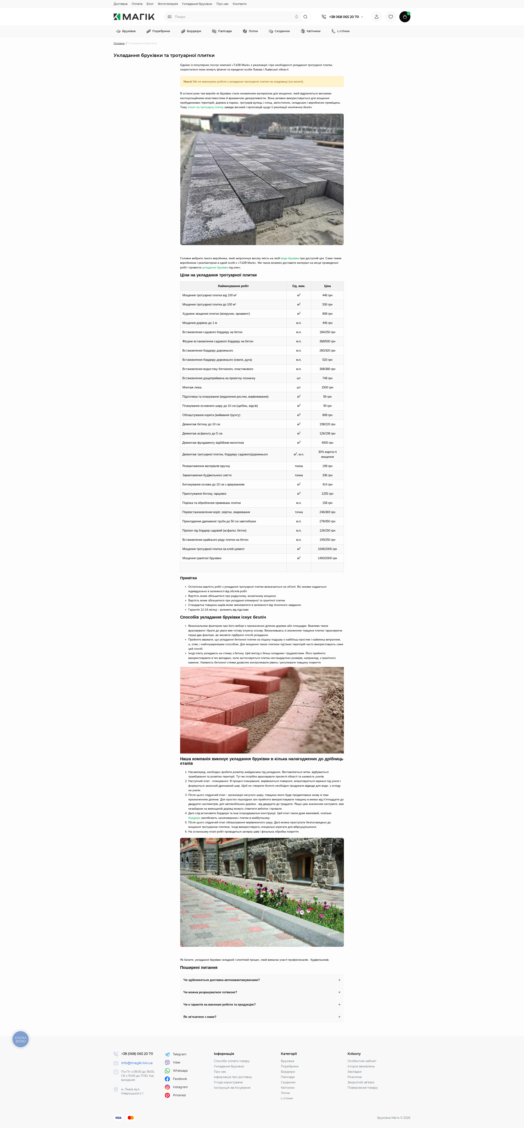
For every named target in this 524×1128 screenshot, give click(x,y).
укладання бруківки (215, 267)
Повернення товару (363, 1088)
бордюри (194, 817)
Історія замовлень (361, 1066)
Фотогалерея (168, 4)
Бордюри (288, 1072)
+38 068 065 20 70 (344, 17)
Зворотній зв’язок (361, 1082)
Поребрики (290, 1066)
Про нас (222, 4)
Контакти (240, 4)
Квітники (288, 1088)
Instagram (180, 1087)
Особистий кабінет (362, 1061)
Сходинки (288, 1082)
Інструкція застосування (232, 1088)
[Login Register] (376, 16)
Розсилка (355, 1077)
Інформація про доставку (233, 1077)
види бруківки (290, 258)
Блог (150, 4)
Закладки (355, 1072)
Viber (177, 1062)
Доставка (121, 4)
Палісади (288, 1077)
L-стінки (287, 1098)
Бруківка (287, 1061)
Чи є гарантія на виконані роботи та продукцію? (219, 1004)
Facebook (180, 1079)
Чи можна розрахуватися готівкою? (210, 992)
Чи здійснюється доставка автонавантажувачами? (221, 980)
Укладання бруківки (197, 4)
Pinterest (179, 1095)
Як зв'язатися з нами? (199, 1016)
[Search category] (169, 16)
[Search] (296, 16)
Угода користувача (228, 1082)
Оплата (137, 4)
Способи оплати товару (232, 1061)
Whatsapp (180, 1071)
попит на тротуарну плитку (206, 107)
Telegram (179, 1054)
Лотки (285, 1093)
